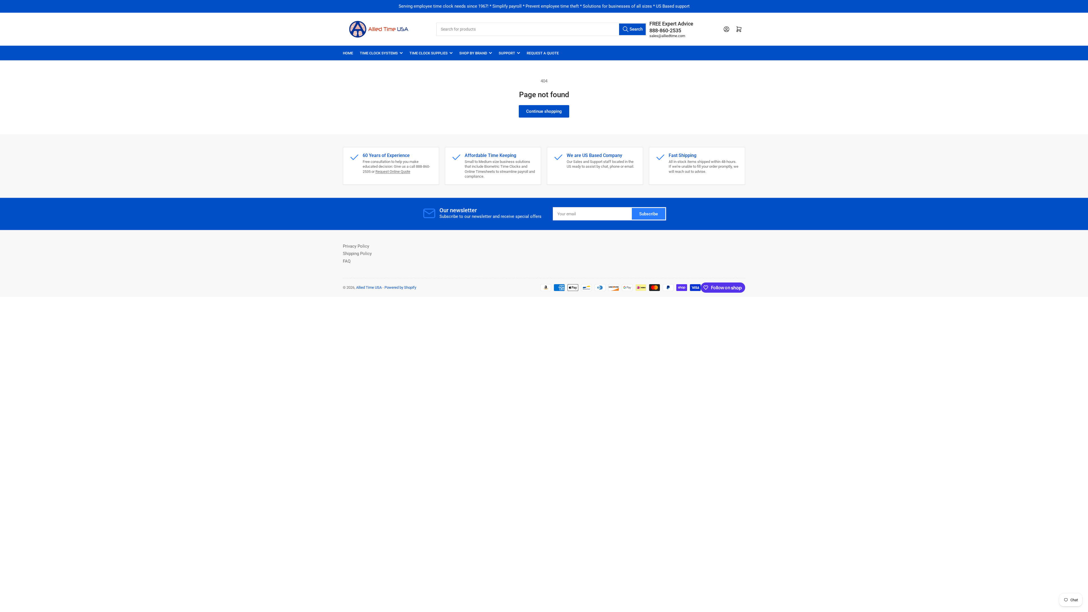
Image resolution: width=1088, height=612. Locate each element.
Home (348, 53)
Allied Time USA (369, 287)
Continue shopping (544, 111)
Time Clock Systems (379, 53)
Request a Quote (543, 53)
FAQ (346, 261)
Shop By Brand (473, 53)
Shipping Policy (357, 253)
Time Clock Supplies (428, 53)
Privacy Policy (356, 246)
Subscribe (648, 213)
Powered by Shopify (400, 287)
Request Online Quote (392, 171)
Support (507, 53)
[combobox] (541, 29)
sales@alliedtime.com (667, 36)
